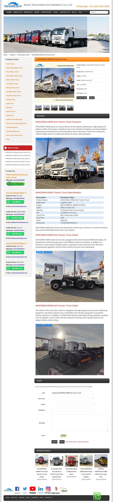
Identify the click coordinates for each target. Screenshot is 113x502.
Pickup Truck (10, 99)
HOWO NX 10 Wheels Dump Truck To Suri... (19, 152)
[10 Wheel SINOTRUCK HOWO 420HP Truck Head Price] (100, 460)
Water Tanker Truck (12, 80)
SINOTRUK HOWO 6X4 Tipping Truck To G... (19, 165)
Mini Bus (9, 107)
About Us (14, 497)
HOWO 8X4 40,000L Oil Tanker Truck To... (18, 161)
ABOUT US (18, 12)
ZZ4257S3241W (42, 479)
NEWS (37, 12)
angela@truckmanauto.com (19, 222)
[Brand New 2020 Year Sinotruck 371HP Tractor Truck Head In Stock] (56, 461)
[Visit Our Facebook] (17, 493)
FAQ (80, 12)
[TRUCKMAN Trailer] (8, 493)
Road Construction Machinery (16, 123)
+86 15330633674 (18, 249)
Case (41, 497)
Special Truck (10, 111)
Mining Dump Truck (13, 88)
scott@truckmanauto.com (19, 273)
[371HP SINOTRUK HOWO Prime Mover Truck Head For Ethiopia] (86, 460)
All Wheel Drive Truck (13, 91)
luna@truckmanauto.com (19, 238)
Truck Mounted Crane (13, 95)
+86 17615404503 (18, 265)
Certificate (35, 497)
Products (12, 55)
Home (5, 55)
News (28, 497)
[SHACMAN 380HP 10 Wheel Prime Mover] (71, 461)
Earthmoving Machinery (14, 119)
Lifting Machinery (12, 127)
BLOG (74, 12)
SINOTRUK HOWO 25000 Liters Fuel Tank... (19, 158)
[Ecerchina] (64, 493)
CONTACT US (65, 12)
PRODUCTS (28, 12)
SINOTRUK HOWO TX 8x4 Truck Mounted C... (19, 155)
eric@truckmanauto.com (18, 206)
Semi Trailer (10, 64)
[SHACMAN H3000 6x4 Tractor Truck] (54, 102)
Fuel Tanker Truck (12, 84)
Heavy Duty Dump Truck (14, 68)
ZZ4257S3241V (56, 479)
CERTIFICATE (46, 12)
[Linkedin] (40, 493)
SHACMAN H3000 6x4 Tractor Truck (43, 55)
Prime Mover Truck (23, 55)
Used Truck (10, 115)
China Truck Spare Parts (14, 135)
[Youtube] (33, 493)
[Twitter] (25, 493)
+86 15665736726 (18, 198)
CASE (56, 12)
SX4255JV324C (71, 477)
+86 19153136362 (18, 214)
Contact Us (48, 497)
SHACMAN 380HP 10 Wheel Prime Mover (71, 471)
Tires (7, 139)
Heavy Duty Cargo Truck (14, 76)
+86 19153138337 (18, 230)
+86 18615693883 (18, 180)
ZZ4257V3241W (101, 479)
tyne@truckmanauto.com (19, 257)
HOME (9, 12)
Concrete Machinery (13, 131)
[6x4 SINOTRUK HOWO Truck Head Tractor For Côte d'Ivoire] (41, 460)
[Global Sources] (56, 493)
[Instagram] (48, 493)
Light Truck (10, 103)
